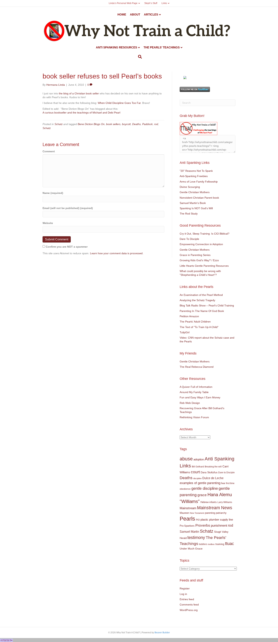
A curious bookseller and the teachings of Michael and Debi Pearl (81, 112)
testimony (196, 537)
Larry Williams (224, 502)
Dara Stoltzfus (209, 472)
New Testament (197, 513)
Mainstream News (214, 507)
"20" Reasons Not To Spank (196, 170)
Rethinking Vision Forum (194, 417)
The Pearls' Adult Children (195, 321)
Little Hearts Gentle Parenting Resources (204, 265)
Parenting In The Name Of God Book (202, 310)
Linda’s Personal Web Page (123, 3)
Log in (183, 593)
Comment (49, 151)
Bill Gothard (198, 466)
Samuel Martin (189, 531)
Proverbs (202, 525)
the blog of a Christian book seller (79, 93)
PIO (198, 519)
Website (48, 223)
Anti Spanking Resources (116, 47)
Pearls (187, 518)
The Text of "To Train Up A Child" (199, 327)
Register (185, 588)
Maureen (184, 513)
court (195, 472)
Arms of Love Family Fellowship (199, 181)
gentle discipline (204, 488)
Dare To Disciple (189, 238)
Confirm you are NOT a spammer (66, 246)
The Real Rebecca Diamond (197, 366)
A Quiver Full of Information (196, 386)
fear (223, 483)
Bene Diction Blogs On (91, 124)
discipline (197, 478)
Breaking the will (213, 466)
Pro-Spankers (187, 525)
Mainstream (188, 508)
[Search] (139, 56)
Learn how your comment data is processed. (116, 253)
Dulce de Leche (213, 478)
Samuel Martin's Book (193, 202)
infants (213, 502)
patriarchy (221, 512)
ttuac (229, 543)
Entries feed (187, 599)
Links (164, 3)
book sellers (113, 124)
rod (156, 124)
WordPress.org (189, 610)
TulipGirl (184, 332)
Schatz (58, 124)
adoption (198, 459)
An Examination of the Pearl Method (201, 294)
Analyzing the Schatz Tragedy (197, 300)
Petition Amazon (189, 316)
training (219, 544)
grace (202, 495)
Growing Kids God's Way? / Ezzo (199, 260)
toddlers (203, 544)
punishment (219, 525)
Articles (151, 14)
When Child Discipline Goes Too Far (119, 102)
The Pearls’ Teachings (162, 47)
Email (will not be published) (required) (68, 208)
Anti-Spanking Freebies (194, 176)
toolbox (211, 544)
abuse (186, 458)
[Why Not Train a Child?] (184, 77)
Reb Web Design (190, 402)
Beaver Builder (162, 632)
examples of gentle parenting (200, 483)
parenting (210, 512)
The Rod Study (189, 213)
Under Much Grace (191, 548)
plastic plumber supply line (216, 519)
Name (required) (53, 192)
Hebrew (204, 502)
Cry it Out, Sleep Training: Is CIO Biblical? (204, 233)
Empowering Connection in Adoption (201, 244)
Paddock (147, 124)
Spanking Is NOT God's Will (196, 208)
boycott (126, 124)
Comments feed (189, 604)
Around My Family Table (194, 392)
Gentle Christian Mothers (195, 192)
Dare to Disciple (226, 472)
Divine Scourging (190, 186)
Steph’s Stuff (150, 3)
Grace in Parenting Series (195, 254)
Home (121, 14)
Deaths (136, 124)
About (135, 14)
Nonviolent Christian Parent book (199, 197)
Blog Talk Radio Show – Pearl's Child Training (207, 305)
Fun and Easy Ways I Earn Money (200, 397)
